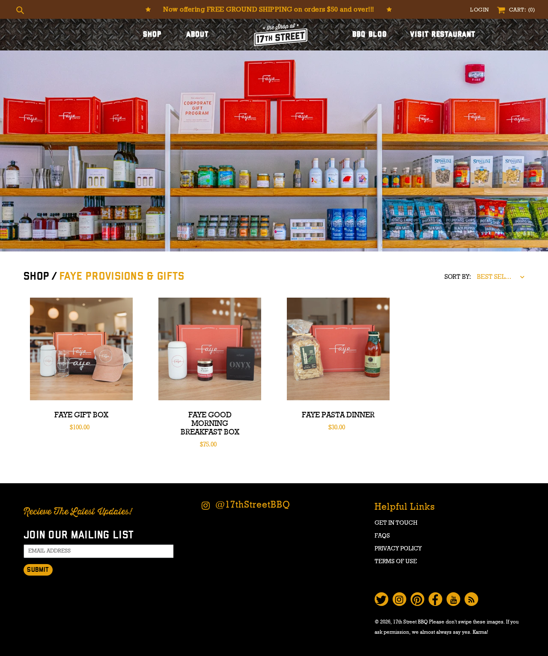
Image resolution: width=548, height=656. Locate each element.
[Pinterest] (417, 599)
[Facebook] (435, 599)
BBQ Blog (369, 34)
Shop (152, 34)
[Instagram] (399, 599)
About (197, 34)
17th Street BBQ (410, 621)
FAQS (382, 536)
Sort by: (457, 277)
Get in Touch (396, 523)
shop (37, 276)
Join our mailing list (79, 535)
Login (480, 10)
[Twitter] (381, 599)
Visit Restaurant (443, 34)
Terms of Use (396, 561)
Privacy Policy (398, 549)
